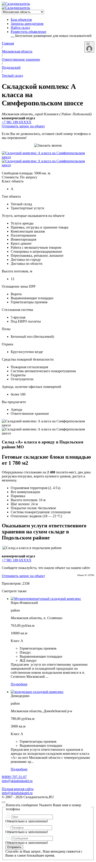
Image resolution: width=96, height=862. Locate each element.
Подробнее (19, 684)
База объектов (21, 19)
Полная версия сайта (17, 789)
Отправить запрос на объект (23, 126)
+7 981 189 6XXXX (16, 122)
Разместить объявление (28, 32)
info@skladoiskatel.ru (17, 781)
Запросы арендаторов (27, 24)
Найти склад (20, 28)
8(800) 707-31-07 (14, 777)
